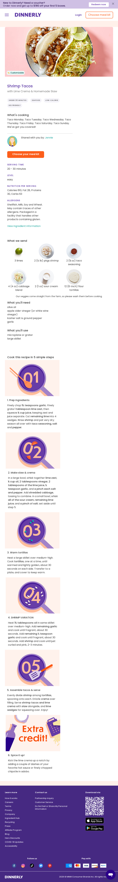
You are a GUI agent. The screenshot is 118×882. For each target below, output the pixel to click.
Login (78, 15)
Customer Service (44, 802)
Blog (7, 834)
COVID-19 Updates (14, 842)
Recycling (10, 822)
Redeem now (98, 4)
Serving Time (15, 164)
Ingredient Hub (12, 818)
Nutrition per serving (21, 186)
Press (7, 826)
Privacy (8, 810)
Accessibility (11, 846)
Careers (9, 802)
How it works (11, 798)
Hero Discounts (12, 838)
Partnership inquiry (44, 798)
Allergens (13, 200)
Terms (8, 806)
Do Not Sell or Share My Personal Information (51, 807)
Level (10, 175)
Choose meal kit (99, 15)
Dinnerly (28, 15)
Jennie (49, 137)
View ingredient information (24, 226)
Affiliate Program (13, 830)
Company (10, 814)
